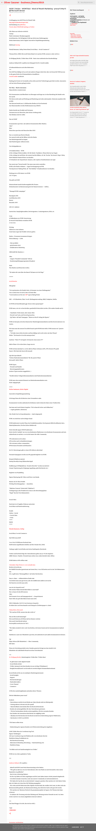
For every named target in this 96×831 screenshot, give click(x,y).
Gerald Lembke (13, 76)
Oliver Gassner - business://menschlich (24, 2)
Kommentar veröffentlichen (16, 822)
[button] (10, 15)
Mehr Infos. (73, 25)
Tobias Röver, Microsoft (16, 610)
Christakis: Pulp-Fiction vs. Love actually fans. (22, 565)
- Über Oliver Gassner (75, 35)
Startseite (72, 33)
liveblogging (13, 810)
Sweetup (17, 45)
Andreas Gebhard (14, 763)
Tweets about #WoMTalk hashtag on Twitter (21, 27)
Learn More (75, 827)
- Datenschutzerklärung (76, 37)
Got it (82, 827)
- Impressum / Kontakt (75, 36)
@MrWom (23, 24)
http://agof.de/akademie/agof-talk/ (18, 22)
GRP (26, 294)
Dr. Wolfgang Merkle (15, 657)
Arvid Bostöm (13, 281)
